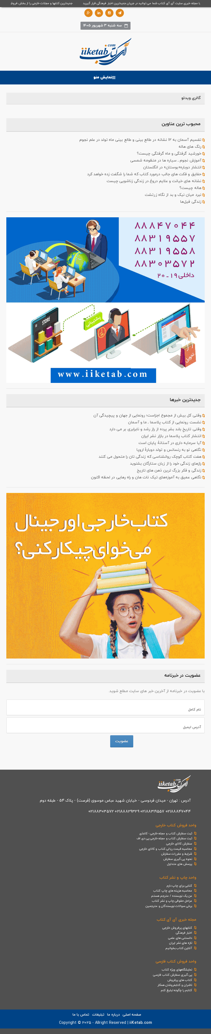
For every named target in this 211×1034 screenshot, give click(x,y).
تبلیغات (98, 1014)
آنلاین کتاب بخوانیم (178, 948)
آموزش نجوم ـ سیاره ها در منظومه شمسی (166, 160)
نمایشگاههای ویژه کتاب (177, 969)
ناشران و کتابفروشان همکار (174, 985)
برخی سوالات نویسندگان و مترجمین (169, 906)
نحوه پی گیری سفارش (177, 859)
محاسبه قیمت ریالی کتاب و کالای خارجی (165, 849)
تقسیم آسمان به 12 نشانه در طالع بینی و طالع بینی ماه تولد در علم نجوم (140, 139)
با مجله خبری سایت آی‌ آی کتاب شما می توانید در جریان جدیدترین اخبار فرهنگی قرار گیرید (149, 3)
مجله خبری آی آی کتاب (176, 919)
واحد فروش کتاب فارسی (176, 961)
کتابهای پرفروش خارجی (177, 928)
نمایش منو (102, 77)
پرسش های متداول (179, 864)
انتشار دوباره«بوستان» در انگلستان (172, 167)
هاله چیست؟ (190, 188)
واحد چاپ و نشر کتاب (177, 877)
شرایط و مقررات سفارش (176, 854)
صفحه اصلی (132, 1014)
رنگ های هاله (190, 146)
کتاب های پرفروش (179, 980)
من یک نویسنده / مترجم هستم (171, 896)
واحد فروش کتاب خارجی (176, 825)
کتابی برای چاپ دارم (179, 886)
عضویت (121, 741)
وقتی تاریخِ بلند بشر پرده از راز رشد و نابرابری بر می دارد (155, 429)
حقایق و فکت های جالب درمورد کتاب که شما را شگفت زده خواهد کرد (144, 174)
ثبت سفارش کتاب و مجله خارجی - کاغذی (165, 833)
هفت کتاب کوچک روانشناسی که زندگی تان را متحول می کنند (150, 456)
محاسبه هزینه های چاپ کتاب (172, 890)
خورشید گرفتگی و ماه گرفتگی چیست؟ (169, 153)
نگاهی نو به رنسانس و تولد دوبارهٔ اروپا (169, 449)
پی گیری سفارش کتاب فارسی (172, 975)
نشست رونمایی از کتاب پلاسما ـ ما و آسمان (165, 422)
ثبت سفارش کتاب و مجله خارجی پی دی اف (164, 838)
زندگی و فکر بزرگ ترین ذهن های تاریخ (169, 470)
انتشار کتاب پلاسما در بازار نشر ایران (171, 436)
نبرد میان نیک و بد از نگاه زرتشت (173, 195)
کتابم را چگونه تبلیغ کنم (176, 990)
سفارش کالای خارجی (179, 843)
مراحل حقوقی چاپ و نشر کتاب (172, 901)
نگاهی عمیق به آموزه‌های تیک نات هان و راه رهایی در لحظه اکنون (146, 477)
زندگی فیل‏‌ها (191, 201)
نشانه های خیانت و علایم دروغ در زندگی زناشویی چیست (154, 181)
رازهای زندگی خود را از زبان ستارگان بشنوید (166, 463)
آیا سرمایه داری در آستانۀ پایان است (170, 443)
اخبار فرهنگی (184, 933)
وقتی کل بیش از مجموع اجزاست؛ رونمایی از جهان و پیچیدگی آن (147, 415)
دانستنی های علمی (180, 938)
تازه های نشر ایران (180, 943)
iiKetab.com (140, 1022)
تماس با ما (81, 1014)
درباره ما (113, 1014)
